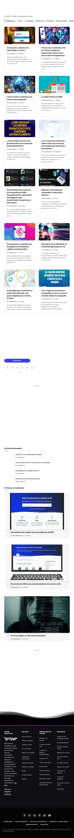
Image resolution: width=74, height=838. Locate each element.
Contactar (44, 824)
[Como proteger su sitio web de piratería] (37, 614)
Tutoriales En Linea (48, 100)
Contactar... (7, 794)
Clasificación (40, 21)
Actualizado (29, 21)
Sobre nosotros (32, 824)
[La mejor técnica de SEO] (54, 84)
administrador (47, 58)
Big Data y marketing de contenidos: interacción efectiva (52, 192)
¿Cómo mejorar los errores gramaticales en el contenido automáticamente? (19, 143)
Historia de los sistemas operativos (27, 479)
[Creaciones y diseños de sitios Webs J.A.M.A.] (19, 35)
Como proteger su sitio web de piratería (28, 636)
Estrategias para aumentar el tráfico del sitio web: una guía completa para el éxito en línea (19, 294)
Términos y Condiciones (59, 821)
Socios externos (21, 821)
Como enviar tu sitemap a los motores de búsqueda (19, 98)
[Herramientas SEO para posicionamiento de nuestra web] (37, 563)
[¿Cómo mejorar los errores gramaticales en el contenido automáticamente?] (19, 128)
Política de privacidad (38, 821)
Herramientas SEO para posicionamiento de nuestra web (36, 584)
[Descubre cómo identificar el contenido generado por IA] (54, 231)
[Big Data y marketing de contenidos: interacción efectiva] (54, 177)
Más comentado (61, 21)
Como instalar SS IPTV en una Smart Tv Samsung (32, 462)
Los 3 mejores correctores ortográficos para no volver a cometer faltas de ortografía (54, 293)
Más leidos (50, 21)
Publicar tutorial (27, 744)
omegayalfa (12, 53)
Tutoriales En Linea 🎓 (10, 16)
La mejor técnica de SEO (52, 97)
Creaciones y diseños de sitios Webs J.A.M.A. (18, 49)
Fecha (20, 21)
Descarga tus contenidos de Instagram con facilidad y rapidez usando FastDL (19, 246)
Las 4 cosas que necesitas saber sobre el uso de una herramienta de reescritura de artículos (53, 145)
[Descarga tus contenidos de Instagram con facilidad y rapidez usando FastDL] (19, 231)
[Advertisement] (37, 6)
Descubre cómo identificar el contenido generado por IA (54, 245)
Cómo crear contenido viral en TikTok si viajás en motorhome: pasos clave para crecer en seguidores (53, 52)
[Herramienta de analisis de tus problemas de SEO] (37, 511)
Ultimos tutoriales (27, 740)
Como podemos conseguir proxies (27, 471)
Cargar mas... (17, 360)
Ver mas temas (26, 748)
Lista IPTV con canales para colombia (28, 454)
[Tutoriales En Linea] (10, 738)
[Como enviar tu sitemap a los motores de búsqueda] (19, 84)
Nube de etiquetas (21, 16)
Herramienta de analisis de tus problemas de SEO (32, 532)
